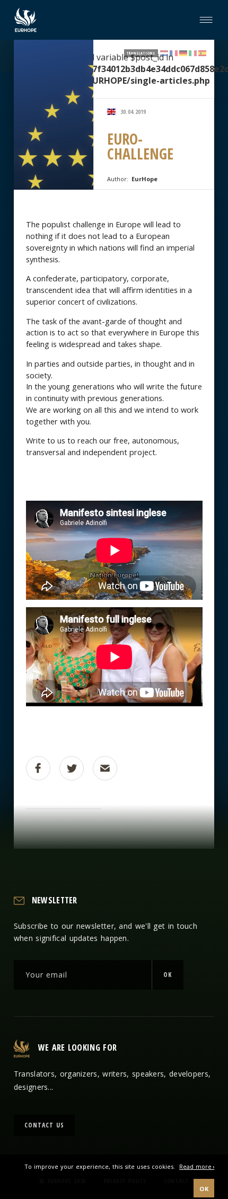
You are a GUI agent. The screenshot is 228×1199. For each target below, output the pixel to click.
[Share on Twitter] (71, 768)
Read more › (196, 1167)
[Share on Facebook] (38, 768)
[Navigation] (208, 20)
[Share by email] (105, 768)
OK (167, 974)
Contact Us (44, 1125)
